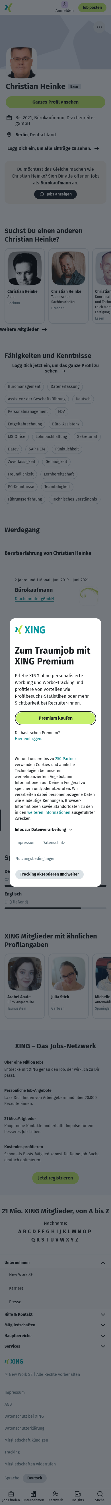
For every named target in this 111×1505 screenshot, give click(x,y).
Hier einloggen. (28, 738)
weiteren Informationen (48, 812)
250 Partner (65, 758)
